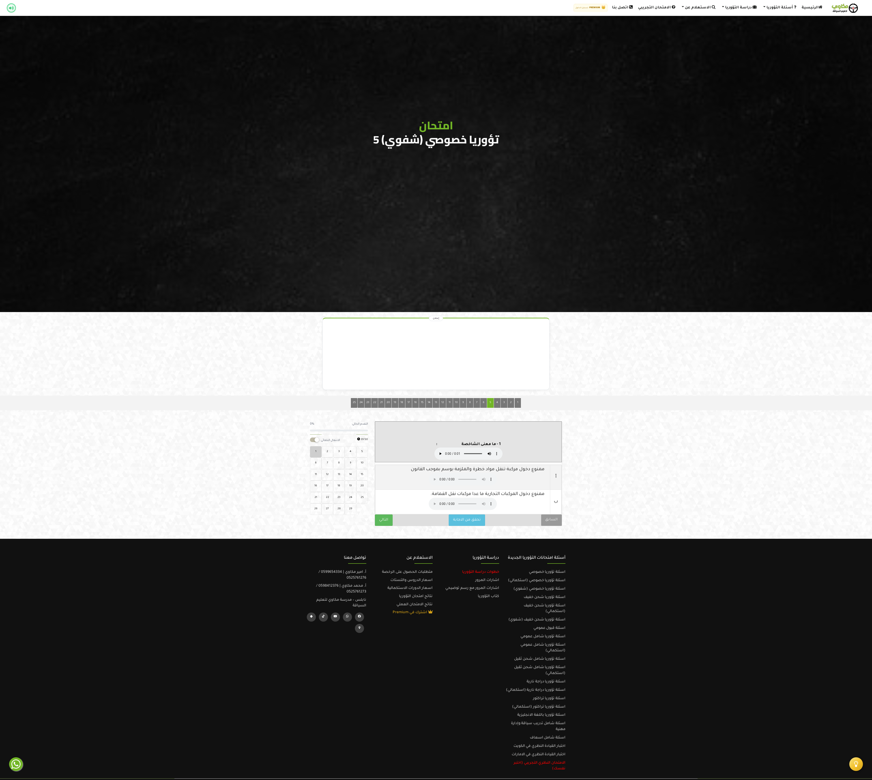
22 (374, 402)
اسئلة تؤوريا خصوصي (547, 572)
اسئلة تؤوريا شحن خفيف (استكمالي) (544, 609)
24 (361, 402)
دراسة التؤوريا (738, 8)
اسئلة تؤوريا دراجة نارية (546, 682)
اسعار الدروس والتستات (411, 580)
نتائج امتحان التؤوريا (416, 596)
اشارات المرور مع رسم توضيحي (472, 588)
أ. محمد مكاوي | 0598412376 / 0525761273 (341, 589)
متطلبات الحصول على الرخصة (407, 572)
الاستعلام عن (698, 8)
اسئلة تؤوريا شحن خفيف (544, 597)
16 (415, 402)
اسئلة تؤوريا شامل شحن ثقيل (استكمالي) (539, 670)
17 (409, 402)
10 (456, 402)
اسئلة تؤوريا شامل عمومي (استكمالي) (542, 648)
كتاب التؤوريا (488, 596)
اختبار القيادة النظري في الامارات (538, 755)
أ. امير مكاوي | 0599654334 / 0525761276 (342, 575)
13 (436, 402)
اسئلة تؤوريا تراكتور (549, 698)
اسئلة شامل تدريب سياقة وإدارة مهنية (538, 726)
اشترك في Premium (410, 612)
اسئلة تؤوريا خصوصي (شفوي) (539, 589)
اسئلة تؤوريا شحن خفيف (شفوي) (536, 620)
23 (367, 402)
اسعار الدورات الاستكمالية (410, 588)
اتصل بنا (620, 8)
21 (381, 402)
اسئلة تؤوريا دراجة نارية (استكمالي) (535, 690)
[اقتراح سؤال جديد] (856, 764)
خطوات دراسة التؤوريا (480, 572)
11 (450, 402)
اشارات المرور (487, 580)
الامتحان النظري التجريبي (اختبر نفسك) (539, 766)
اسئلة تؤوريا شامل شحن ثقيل (539, 659)
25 (354, 402)
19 (395, 402)
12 (442, 402)
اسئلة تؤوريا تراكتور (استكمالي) (538, 707)
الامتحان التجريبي (655, 8)
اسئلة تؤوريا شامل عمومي (542, 637)
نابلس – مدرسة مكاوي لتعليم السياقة (341, 603)
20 (388, 402)
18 (402, 402)
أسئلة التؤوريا (779, 8)
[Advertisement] (436, 355)
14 (429, 402)
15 (422, 402)
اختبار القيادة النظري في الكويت (539, 746)
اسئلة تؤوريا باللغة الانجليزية (541, 715)
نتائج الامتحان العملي (414, 605)
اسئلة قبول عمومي (549, 628)
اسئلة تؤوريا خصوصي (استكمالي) (536, 580)
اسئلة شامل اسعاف (547, 738)
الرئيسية (810, 8)
